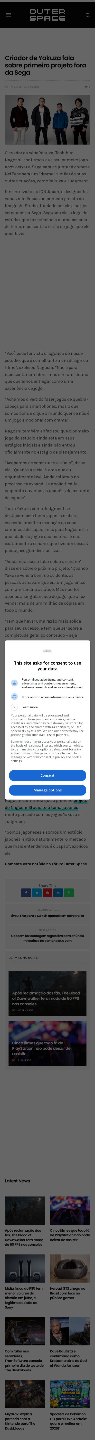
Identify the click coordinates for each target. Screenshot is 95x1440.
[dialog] (47, 720)
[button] (47, 707)
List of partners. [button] (58, 735)
